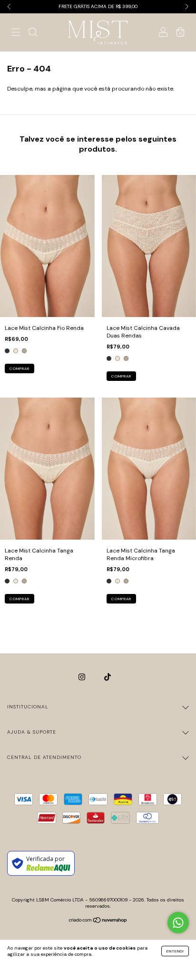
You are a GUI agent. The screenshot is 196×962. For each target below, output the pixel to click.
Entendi (175, 951)
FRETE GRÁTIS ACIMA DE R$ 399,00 (98, 6)
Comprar (19, 368)
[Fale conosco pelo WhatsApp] (178, 922)
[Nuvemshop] (98, 921)
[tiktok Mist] (107, 677)
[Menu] (15, 34)
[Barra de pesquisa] (33, 34)
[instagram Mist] (82, 677)
